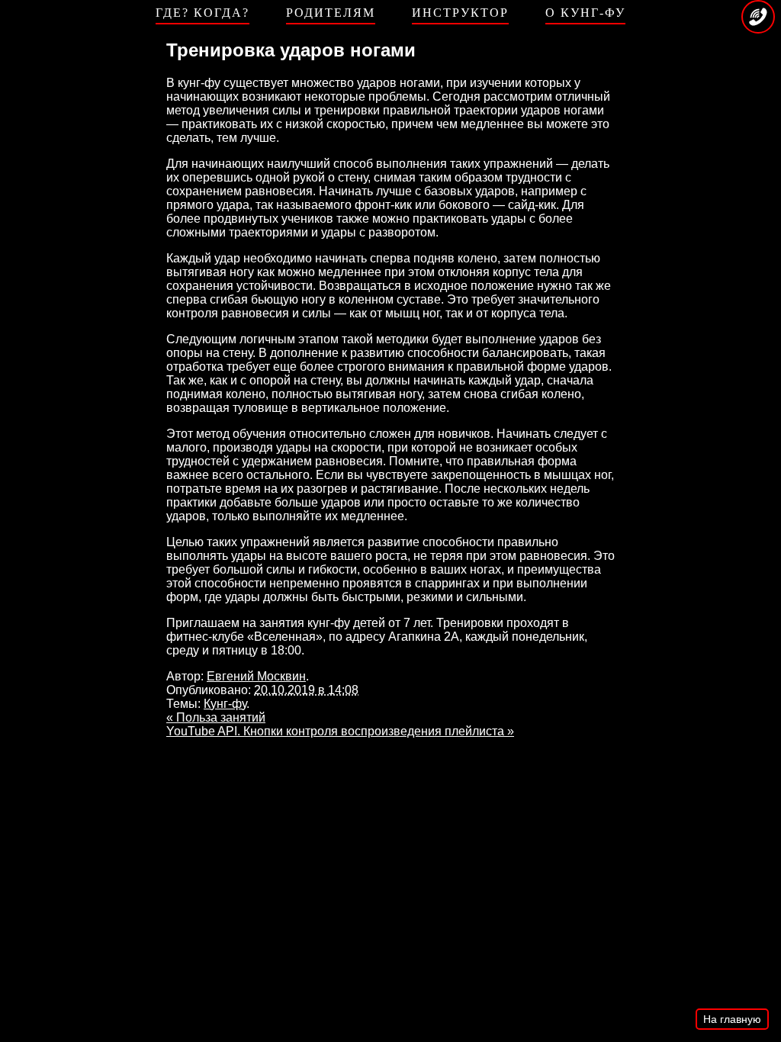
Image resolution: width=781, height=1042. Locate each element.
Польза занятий (215, 717)
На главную (732, 1019)
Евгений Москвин (256, 676)
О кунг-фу (585, 12)
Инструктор (460, 12)
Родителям (330, 12)
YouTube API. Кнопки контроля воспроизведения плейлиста (340, 731)
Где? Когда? (202, 12)
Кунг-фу (225, 703)
